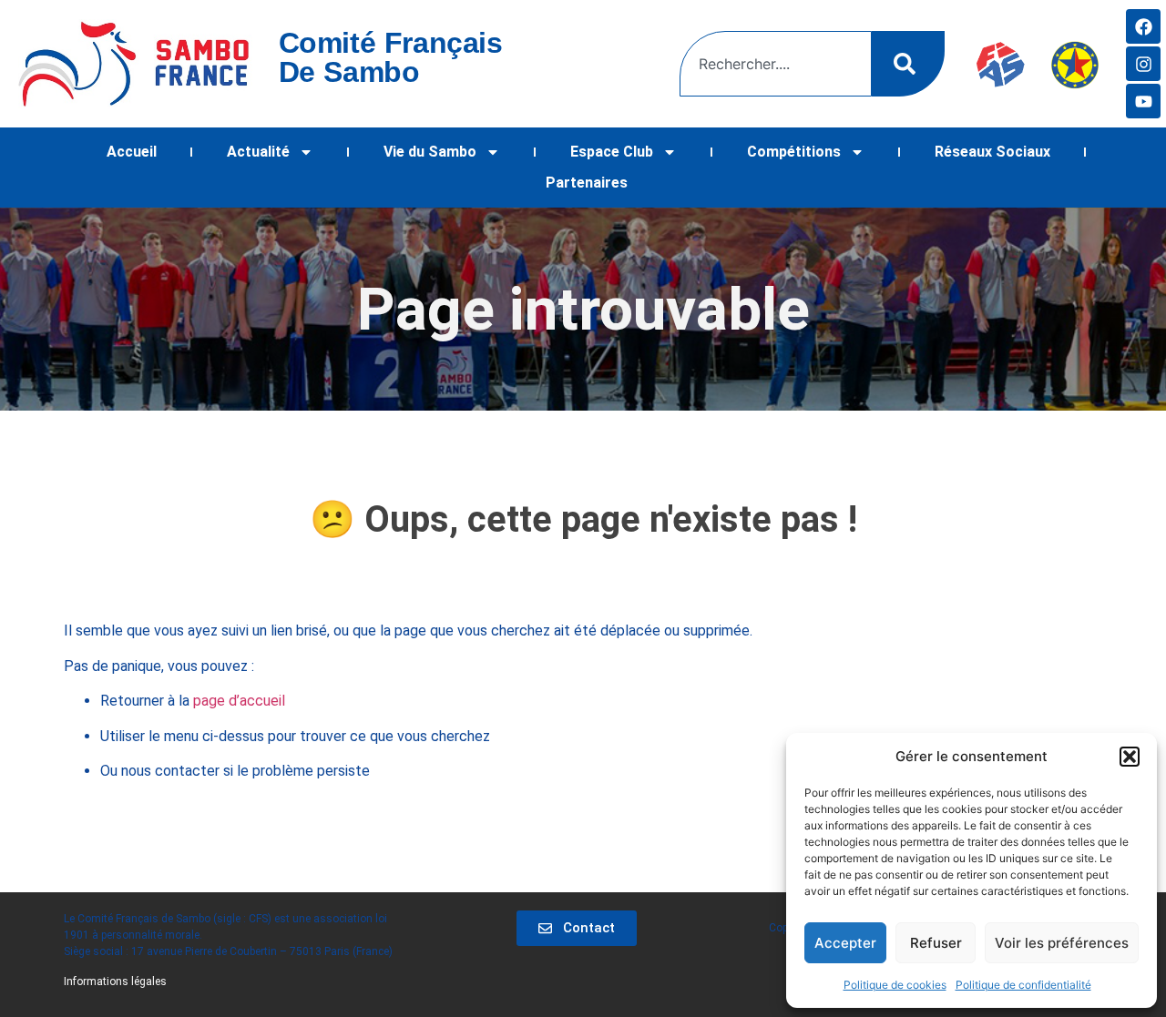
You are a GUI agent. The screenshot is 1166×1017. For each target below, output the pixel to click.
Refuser (936, 942)
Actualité (258, 151)
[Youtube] (1143, 101)
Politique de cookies (895, 985)
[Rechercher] (908, 64)
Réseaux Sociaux (992, 151)
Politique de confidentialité (1023, 985)
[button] (1129, 756)
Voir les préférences (1062, 942)
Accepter (845, 942)
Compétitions (794, 151)
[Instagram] (1143, 63)
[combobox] (776, 64)
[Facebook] (1143, 26)
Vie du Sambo (430, 151)
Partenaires (587, 182)
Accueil (132, 151)
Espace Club (611, 151)
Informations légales (115, 981)
